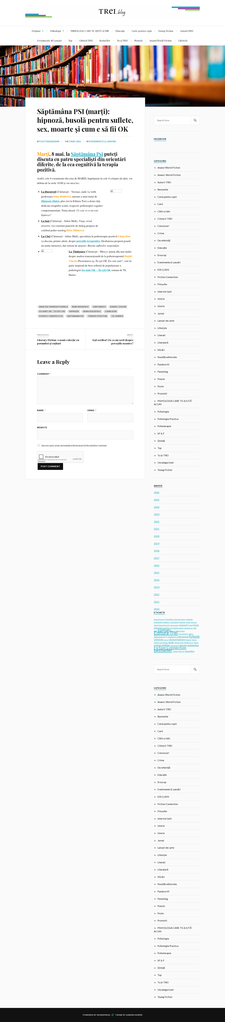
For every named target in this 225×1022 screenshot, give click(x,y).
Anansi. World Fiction (169, 174)
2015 (156, 572)
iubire (191, 634)
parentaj (194, 622)
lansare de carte (164, 625)
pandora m (188, 628)
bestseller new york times (175, 619)
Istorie (161, 298)
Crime (161, 233)
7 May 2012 (75, 141)
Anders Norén (134, 1015)
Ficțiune (36, 30)
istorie (196, 625)
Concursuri (163, 225)
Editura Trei (166, 633)
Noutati (138, 40)
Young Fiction (165, 30)
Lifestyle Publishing (177, 639)
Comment (44, 374)
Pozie (161, 386)
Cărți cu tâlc (164, 211)
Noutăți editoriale (167, 357)
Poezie (161, 378)
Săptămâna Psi (87, 154)
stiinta (196, 643)
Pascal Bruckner (159, 619)
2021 (156, 528)
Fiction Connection (168, 277)
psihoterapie (183, 636)
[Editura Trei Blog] (112, 17)
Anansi (188, 640)
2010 (156, 609)
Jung (156, 625)
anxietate (189, 619)
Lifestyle (183, 40)
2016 (156, 565)
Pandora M (163, 364)
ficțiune (194, 636)
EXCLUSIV (163, 269)
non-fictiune (183, 634)
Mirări (161, 349)
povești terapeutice (51, 316)
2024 (156, 507)
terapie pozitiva (97, 316)
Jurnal (161, 313)
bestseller (163, 650)
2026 (156, 492)
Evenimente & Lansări (49, 40)
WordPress (103, 1015)
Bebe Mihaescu (80, 307)
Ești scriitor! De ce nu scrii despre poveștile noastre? (112, 341)
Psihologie (55, 30)
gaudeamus (172, 637)
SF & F (161, 433)
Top (70, 40)
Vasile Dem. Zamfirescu (184, 643)
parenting (189, 651)
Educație (120, 30)
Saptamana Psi (75, 316)
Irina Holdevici (92, 311)
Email (92, 410)
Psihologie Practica (168, 418)
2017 (156, 558)
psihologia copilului (161, 622)
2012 (156, 594)
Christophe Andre (177, 628)
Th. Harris (117, 316)
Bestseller (104, 40)
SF (167, 637)
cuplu (188, 622)
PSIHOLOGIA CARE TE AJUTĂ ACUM (90, 30)
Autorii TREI (186, 30)
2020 (156, 536)
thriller (171, 642)
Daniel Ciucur (118, 307)
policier (182, 622)
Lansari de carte (166, 320)
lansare (183, 645)
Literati (161, 335)
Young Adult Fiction (178, 631)
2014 (156, 579)
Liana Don (111, 311)
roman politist (162, 645)
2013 (156, 587)
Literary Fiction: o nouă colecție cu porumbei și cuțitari (58, 341)
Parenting (163, 371)
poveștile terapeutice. (88, 241)
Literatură (163, 342)
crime (175, 651)
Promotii (162, 393)
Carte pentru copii (142, 30)
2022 (156, 521)
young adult (174, 625)
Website (42, 427)
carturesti (99, 307)
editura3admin (49, 141)
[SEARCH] (195, 120)
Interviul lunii (165, 291)
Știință (161, 440)
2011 (156, 601)
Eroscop (162, 255)
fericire (166, 640)
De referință (164, 240)
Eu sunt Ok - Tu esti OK (52, 311)
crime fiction (174, 622)
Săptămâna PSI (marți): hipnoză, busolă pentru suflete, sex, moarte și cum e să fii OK (85, 120)
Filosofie (162, 284)
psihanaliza (193, 645)
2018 (156, 550)
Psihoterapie (164, 426)
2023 (156, 514)
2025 (156, 499)
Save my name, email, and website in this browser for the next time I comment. (74, 445)
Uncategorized (165, 462)
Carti (160, 204)
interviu (181, 651)
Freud (190, 625)
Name (41, 410)
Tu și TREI (122, 40)
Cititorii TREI (86, 40)
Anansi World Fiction (160, 40)
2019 (156, 543)
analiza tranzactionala (53, 307)
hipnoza (74, 311)
